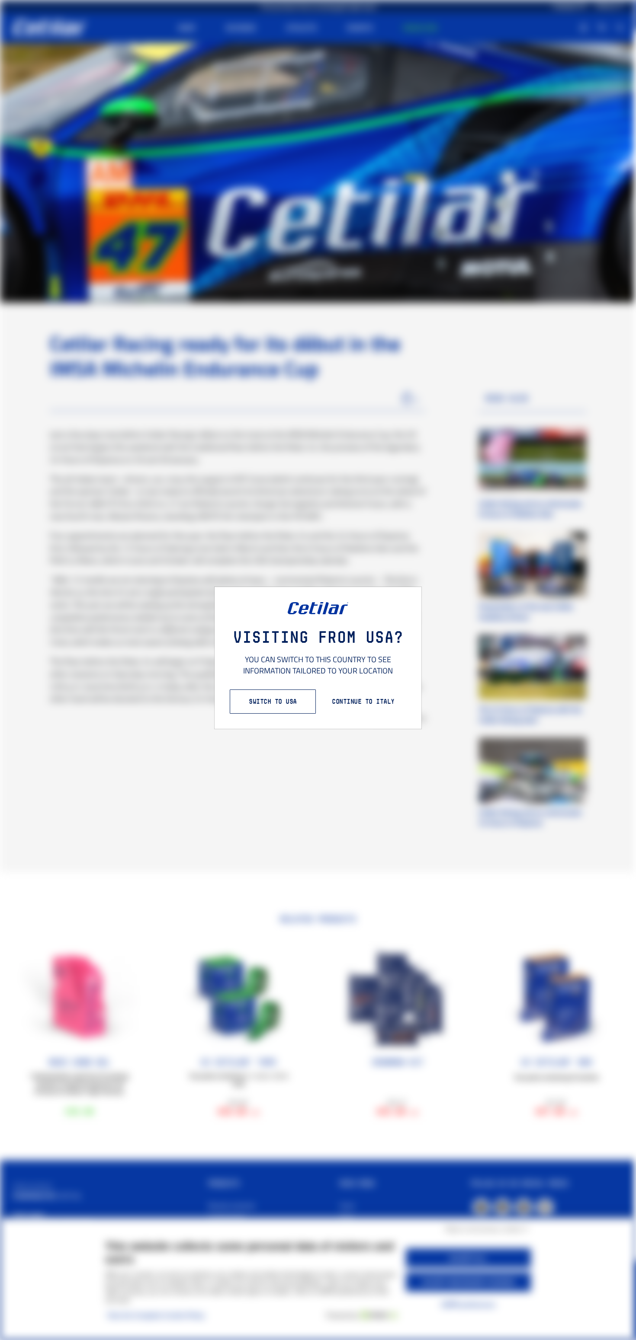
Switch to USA (273, 701)
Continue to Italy (363, 701)
